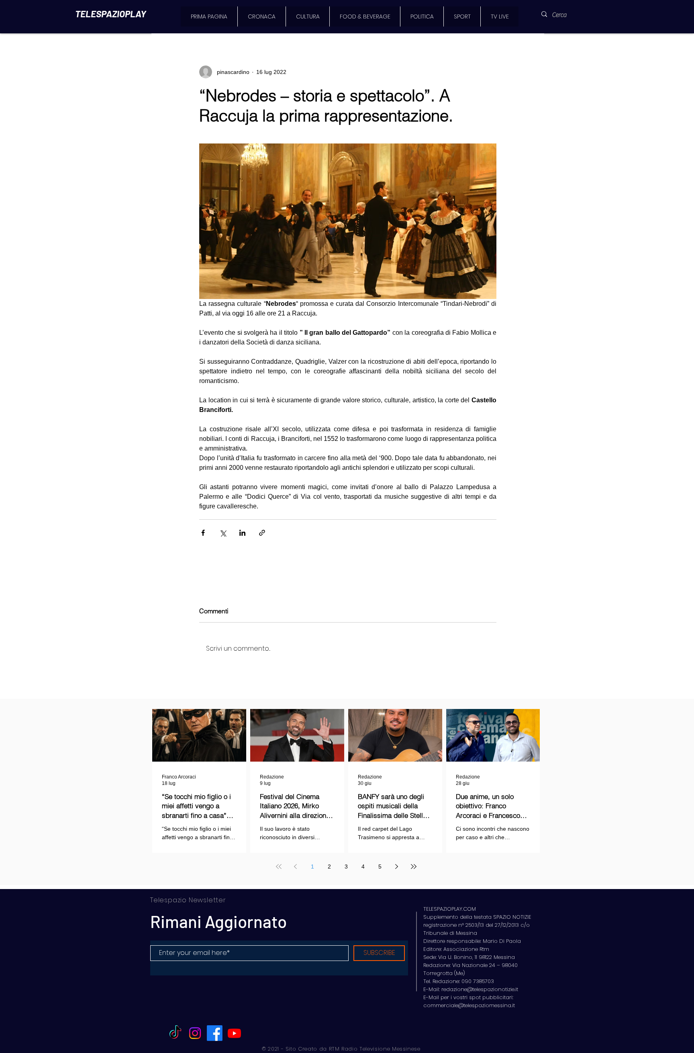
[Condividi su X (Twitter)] (223, 533)
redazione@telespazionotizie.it (479, 989)
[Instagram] (195, 1033)
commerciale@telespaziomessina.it (469, 1005)
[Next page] (397, 866)
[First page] (278, 866)
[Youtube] (234, 1033)
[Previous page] (295, 866)
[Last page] (413, 866)
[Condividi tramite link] (262, 533)
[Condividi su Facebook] (203, 533)
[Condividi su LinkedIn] (242, 533)
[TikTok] (175, 1033)
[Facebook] (214, 1033)
